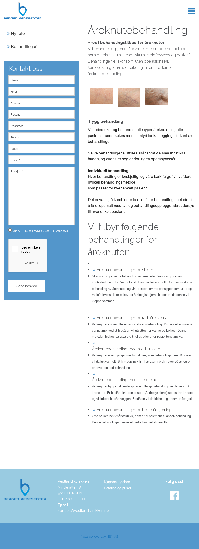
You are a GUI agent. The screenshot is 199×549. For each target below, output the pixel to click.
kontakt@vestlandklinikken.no (83, 510)
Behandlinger (24, 46)
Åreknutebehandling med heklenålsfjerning (134, 409)
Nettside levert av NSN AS (99, 536)
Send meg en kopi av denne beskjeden (41, 230)
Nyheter (18, 33)
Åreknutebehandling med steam (125, 269)
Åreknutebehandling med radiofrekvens (131, 318)
